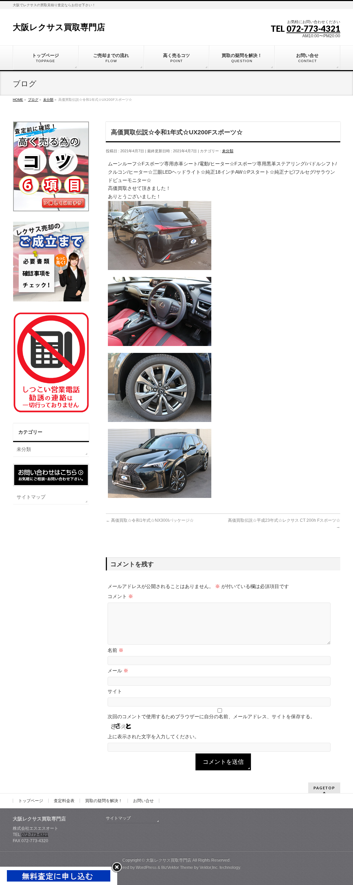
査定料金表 (64, 801)
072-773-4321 (313, 28)
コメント (120, 596)
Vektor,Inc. (209, 867)
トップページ (30, 801)
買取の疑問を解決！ (103, 801)
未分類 (227, 151)
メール (118, 670)
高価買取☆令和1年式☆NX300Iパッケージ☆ (150, 520)
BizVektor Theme (177, 867)
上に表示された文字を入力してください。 (153, 736)
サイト (115, 691)
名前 (115, 650)
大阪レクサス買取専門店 (59, 27)
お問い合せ (143, 801)
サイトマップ (31, 497)
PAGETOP (324, 788)
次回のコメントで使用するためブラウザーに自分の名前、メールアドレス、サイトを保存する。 (211, 716)
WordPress (146, 867)
